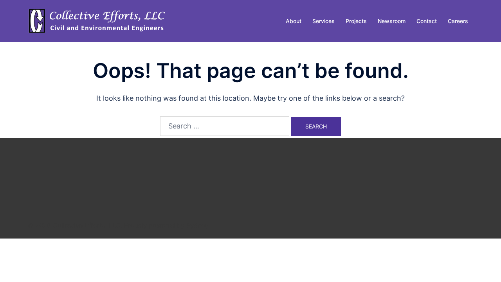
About (293, 21)
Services (323, 21)
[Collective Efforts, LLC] (97, 20)
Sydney (197, 225)
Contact (426, 21)
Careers (458, 21)
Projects (356, 21)
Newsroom (391, 21)
